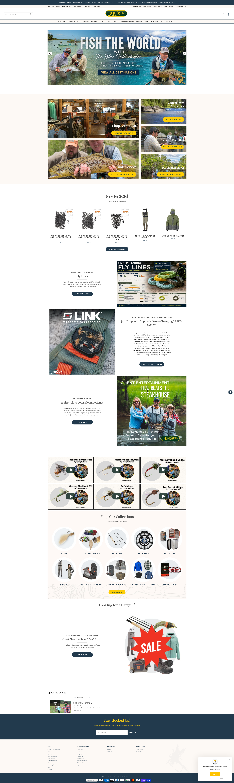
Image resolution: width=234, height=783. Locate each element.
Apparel (139, 21)
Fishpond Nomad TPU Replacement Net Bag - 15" (89, 238)
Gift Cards (169, 21)
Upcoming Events (78, 6)
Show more (117, 592)
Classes (58, 6)
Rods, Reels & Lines (98, 21)
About (165, 6)
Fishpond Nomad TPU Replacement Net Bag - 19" (61, 238)
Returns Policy (80, 756)
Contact (171, 6)
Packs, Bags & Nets (151, 21)
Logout (79, 765)
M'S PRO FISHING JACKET (173, 236)
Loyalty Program (147, 6)
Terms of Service (81, 763)
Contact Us (139, 752)
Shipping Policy (81, 754)
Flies (79, 21)
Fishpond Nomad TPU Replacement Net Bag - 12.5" (117, 238)
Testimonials (97, 6)
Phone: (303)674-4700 (180, 6)
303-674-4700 (139, 749)
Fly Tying (86, 21)
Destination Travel (66, 6)
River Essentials (112, 21)
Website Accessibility (82, 760)
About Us (109, 749)
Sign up (132, 732)
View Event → (77, 710)
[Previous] (45, 225)
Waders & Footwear (127, 21)
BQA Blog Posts (137, 6)
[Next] (188, 225)
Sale (162, 21)
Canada (91, 780)
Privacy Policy (80, 758)
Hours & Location (157, 6)
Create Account (80, 749)
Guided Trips (51, 6)
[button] (230, 392)
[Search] (30, 14)
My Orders (79, 752)
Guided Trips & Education (66, 21)
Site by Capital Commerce (126, 776)
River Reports (88, 6)
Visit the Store (110, 752)
